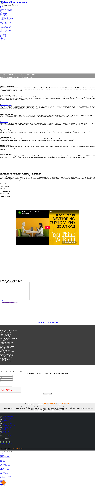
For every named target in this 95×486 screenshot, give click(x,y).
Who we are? (3, 31)
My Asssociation (7, 302)
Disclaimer (2, 449)
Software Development (6, 10)
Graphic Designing (4, 466)
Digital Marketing (4, 12)
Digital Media (3, 29)
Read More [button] (4, 201)
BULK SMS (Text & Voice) (6, 18)
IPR (6, 449)
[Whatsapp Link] (10, 443)
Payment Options (4, 37)
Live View (4, 300)
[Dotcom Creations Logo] (47, 2)
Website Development (6, 9)
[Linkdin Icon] (7, 443)
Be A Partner (5, 433)
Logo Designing (4, 23)
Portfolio (2, 21)
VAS (1, 41)
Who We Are (5, 429)
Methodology (3, 33)
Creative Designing (5, 19)
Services (2, 8)
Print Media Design (5, 25)
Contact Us (3, 39)
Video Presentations (5, 17)
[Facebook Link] (1, 443)
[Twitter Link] (4, 443)
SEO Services (3, 13)
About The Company (5, 30)
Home (1, 6)
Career (1, 38)
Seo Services (2, 460)
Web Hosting (3, 14)
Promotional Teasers (5, 26)
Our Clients (3, 34)
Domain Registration (5, 15)
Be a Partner (3, 35)
